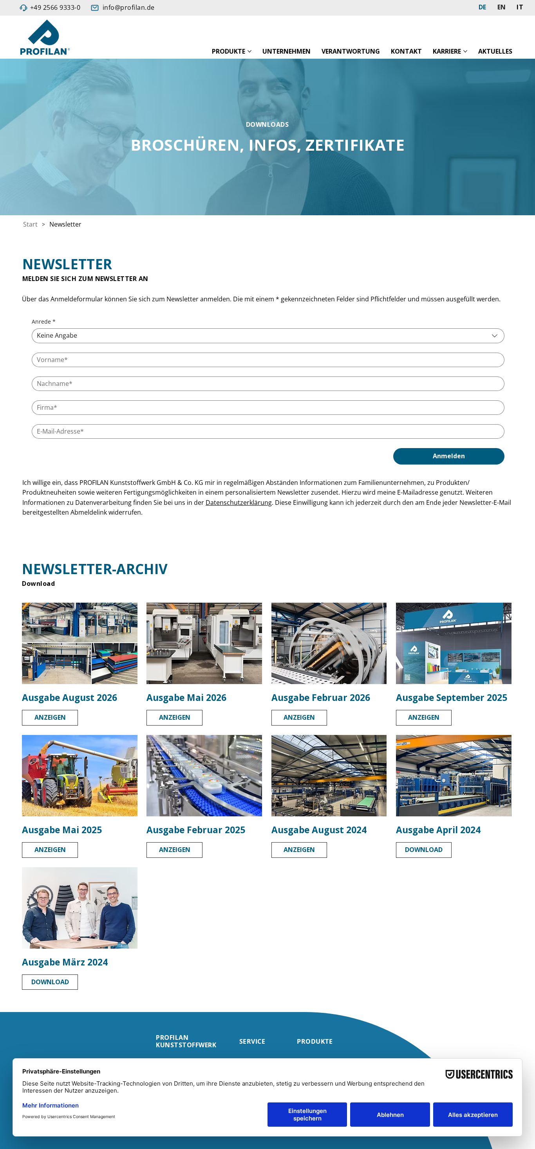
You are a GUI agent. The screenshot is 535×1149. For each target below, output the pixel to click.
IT (520, 7)
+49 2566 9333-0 (55, 7)
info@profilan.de (129, 7)
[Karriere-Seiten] (465, 51)
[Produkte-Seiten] (249, 51)
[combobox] (268, 335)
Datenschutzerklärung (239, 502)
